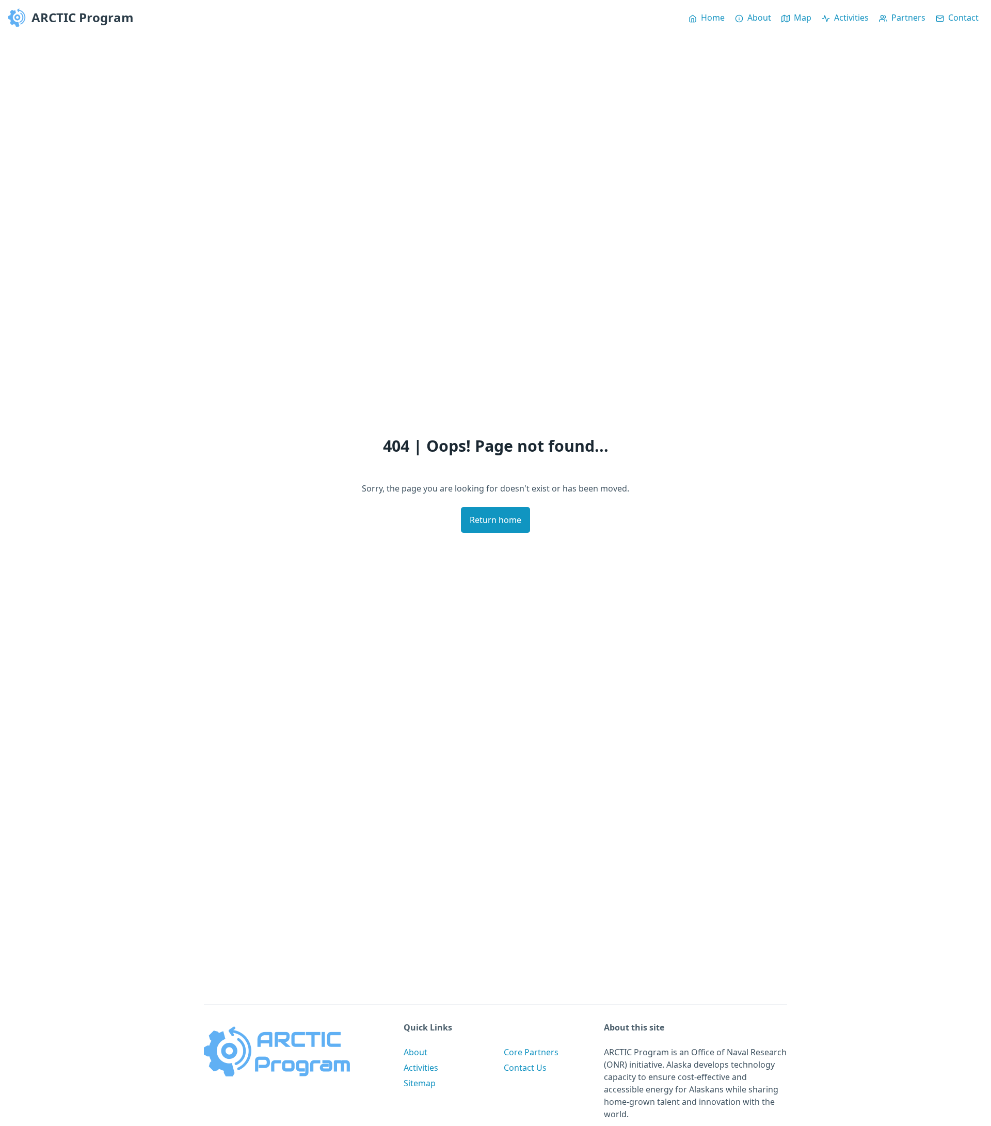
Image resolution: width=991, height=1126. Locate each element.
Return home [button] (495, 520)
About (415, 1052)
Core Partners (531, 1052)
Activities (421, 1067)
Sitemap (420, 1083)
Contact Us (525, 1067)
